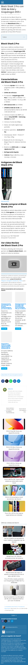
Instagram (9, 281)
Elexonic (10, 389)
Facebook (15, 281)
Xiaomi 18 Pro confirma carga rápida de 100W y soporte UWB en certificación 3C (6, 346)
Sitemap (9, 660)
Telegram (3, 281)
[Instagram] (8, 621)
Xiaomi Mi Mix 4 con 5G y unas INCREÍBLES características (10, 410)
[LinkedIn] (14, 381)
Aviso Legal (4, 660)
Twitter (21, 281)
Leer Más (4, 328)
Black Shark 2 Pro (6, 375)
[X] (7, 381)
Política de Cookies (12, 661)
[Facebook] (3, 381)
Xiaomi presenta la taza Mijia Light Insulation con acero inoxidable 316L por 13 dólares (20, 306)
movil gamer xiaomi (16, 375)
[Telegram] (18, 381)
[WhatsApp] (10, 381)
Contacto (13, 660)
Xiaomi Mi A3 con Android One (22, 410)
